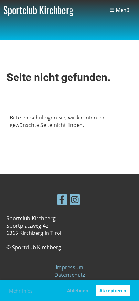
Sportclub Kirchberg (38, 10)
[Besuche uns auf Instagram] (75, 201)
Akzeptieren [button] (112, 290)
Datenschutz (69, 274)
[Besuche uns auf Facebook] (62, 201)
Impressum (69, 267)
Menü (121, 10)
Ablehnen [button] (77, 290)
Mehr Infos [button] (21, 291)
